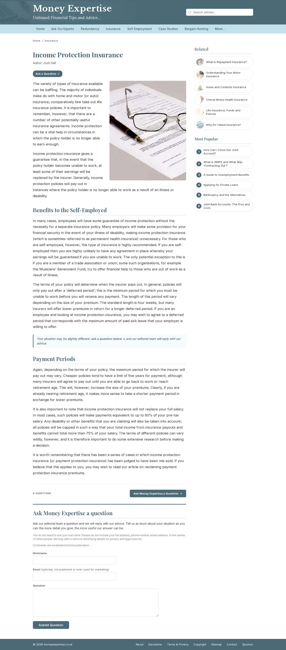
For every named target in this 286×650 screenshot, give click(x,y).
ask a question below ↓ (108, 338)
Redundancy (90, 29)
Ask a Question (46, 73)
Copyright (199, 644)
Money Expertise (72, 8)
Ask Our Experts (62, 29)
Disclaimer (155, 644)
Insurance (113, 29)
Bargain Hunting (196, 29)
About (139, 644)
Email (71, 569)
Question (39, 585)
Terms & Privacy (177, 644)
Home (40, 29)
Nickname (40, 553)
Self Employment (139, 29)
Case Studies (168, 29)
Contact (232, 644)
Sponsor (247, 644)
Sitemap (216, 644)
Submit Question (51, 625)
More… (220, 29)
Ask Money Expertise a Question (156, 493)
